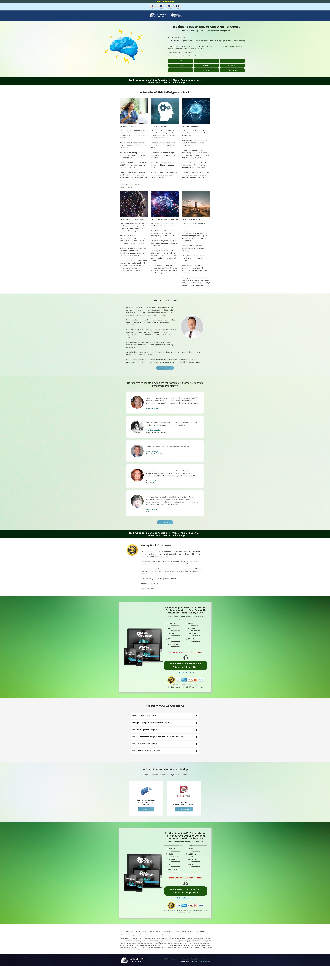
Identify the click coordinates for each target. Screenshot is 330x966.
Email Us (146, 809)
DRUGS (232, 61)
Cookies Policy (174, 959)
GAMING (206, 70)
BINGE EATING (232, 70)
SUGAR (206, 61)
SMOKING (180, 61)
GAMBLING (232, 65)
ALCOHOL (180, 65)
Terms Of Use (195, 959)
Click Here (183, 809)
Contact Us (185, 959)
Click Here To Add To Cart (185, 672)
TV (181, 70)
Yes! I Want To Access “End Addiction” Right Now (185, 665)
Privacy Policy (206, 959)
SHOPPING (206, 65)
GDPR (166, 959)
